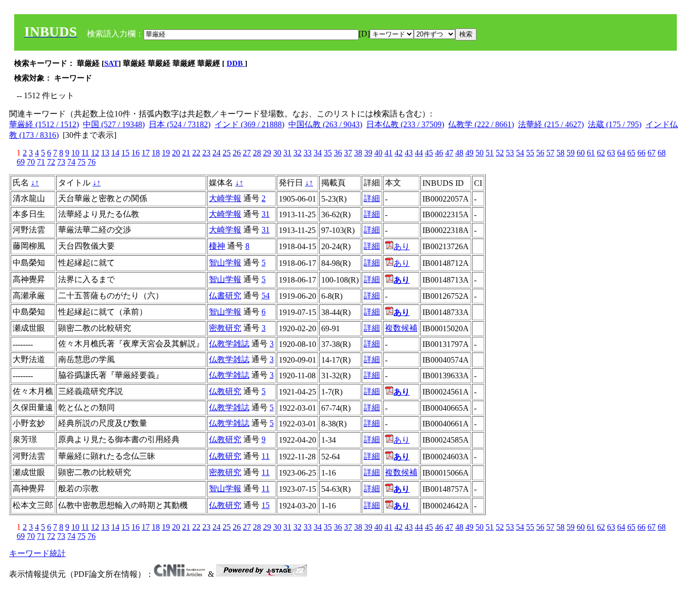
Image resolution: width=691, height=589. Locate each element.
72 (51, 162)
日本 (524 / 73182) (179, 124)
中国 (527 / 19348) (114, 124)
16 (136, 152)
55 (530, 152)
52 (500, 152)
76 (92, 162)
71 (41, 162)
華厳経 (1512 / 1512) (44, 124)
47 (449, 152)
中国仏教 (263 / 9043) (325, 124)
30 (277, 152)
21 (186, 152)
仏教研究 (225, 391)
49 (469, 152)
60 (581, 152)
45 (429, 152)
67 (651, 152)
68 (662, 152)
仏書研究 (225, 295)
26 (237, 152)
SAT (111, 63)
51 (490, 152)
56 (540, 152)
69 (21, 162)
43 (409, 152)
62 (601, 152)
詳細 (372, 198)
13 (105, 152)
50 (480, 152)
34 (318, 152)
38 (358, 152)
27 (247, 152)
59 (571, 152)
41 (388, 152)
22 (196, 152)
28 (257, 152)
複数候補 (401, 328)
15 (125, 152)
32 (297, 152)
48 (459, 152)
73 (61, 162)
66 (641, 152)
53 (510, 152)
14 (115, 152)
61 (591, 152)
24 (216, 152)
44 (419, 152)
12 (95, 152)
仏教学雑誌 (229, 343)
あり (402, 246)
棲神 (217, 246)
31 (287, 152)
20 (176, 152)
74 (71, 162)
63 (611, 152)
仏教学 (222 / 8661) (481, 124)
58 (560, 152)
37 (348, 152)
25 (227, 152)
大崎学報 (225, 198)
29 (267, 152)
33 (308, 152)
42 (399, 152)
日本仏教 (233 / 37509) (405, 124)
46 (439, 152)
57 (550, 152)
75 (81, 162)
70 (31, 162)
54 (520, 152)
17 (146, 152)
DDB (236, 63)
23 (206, 152)
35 (328, 152)
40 (378, 152)
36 (338, 152)
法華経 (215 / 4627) (551, 124)
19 (166, 152)
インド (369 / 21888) (249, 124)
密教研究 (225, 328)
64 (621, 152)
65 (631, 152)
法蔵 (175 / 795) (614, 124)
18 (156, 152)
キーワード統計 (37, 553)
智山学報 (225, 262)
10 (75, 152)
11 (85, 152)
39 (368, 152)
